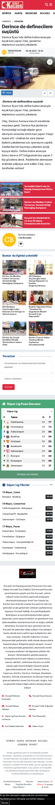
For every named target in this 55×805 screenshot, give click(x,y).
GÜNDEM (18, 22)
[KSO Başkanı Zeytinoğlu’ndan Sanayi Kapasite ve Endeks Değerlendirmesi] (41, 267)
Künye (7, 784)
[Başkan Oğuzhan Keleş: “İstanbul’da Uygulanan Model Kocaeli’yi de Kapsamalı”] (41, 298)
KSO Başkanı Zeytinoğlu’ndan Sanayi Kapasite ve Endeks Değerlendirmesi (38, 281)
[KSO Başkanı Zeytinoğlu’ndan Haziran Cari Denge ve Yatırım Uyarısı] (14, 298)
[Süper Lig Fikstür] (51, 485)
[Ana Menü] (50, 5)
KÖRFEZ (6, 13)
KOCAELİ (45, 13)
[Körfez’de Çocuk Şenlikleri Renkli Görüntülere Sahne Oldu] (14, 328)
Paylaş (8, 93)
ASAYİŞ (18, 13)
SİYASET (33, 744)
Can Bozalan (24, 238)
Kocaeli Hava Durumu (42, 696)
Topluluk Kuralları (24, 784)
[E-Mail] (20, 244)
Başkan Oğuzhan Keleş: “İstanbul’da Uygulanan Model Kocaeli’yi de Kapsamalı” (40, 311)
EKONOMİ (31, 13)
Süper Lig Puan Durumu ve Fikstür (14, 717)
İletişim (29, 782)
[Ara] (46, 5)
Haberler (6, 22)
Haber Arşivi (37, 726)
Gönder (8, 387)
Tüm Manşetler (39, 716)
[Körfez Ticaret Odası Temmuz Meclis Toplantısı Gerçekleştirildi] (41, 328)
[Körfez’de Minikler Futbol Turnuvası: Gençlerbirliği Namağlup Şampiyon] (14, 267)
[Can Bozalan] (9, 240)
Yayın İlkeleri (19, 787)
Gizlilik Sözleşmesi (12, 782)
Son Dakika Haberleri (14, 726)
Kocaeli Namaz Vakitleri (10, 707)
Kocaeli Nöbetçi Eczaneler (11, 697)
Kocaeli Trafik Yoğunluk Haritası (41, 707)
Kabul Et (49, 799)
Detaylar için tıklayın (27, 474)
